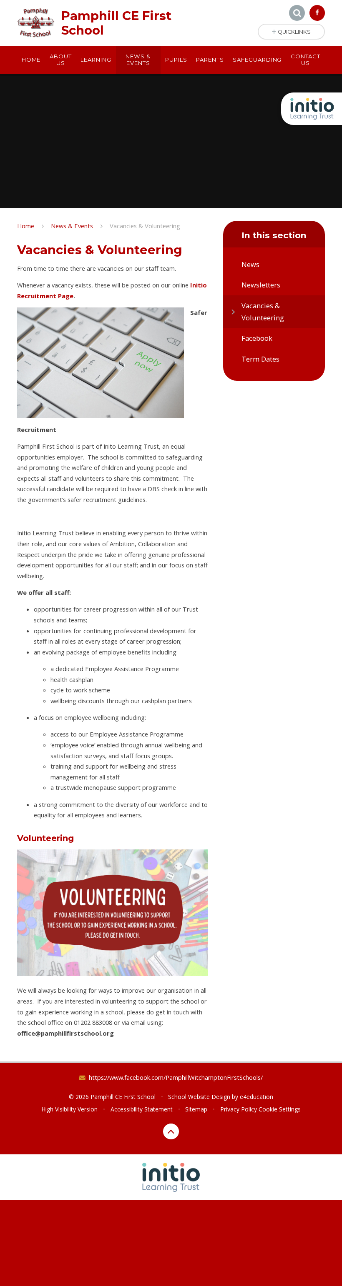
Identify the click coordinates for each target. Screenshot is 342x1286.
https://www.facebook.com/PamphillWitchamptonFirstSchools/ (176, 1077)
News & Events (72, 226)
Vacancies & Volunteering (145, 226)
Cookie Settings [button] (280, 1109)
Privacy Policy (238, 1109)
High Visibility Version (69, 1109)
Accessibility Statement (142, 1109)
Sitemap (196, 1109)
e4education (256, 1097)
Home (25, 226)
